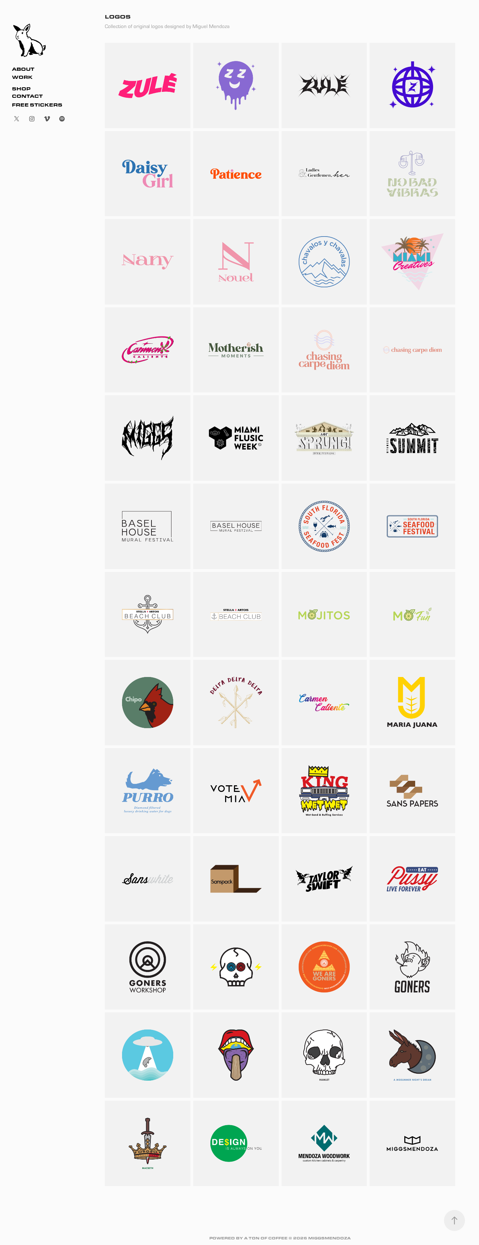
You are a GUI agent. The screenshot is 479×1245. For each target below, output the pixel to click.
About (23, 69)
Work (22, 77)
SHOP (21, 88)
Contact (27, 96)
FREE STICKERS (37, 105)
